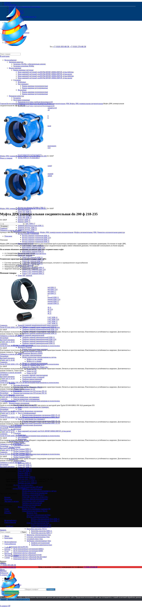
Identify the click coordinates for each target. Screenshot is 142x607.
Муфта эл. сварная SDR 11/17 (33, 365)
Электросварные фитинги (32, 351)
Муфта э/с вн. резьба (34, 359)
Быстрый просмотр (7, 340)
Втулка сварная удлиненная (28, 234)
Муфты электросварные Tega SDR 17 (45, 521)
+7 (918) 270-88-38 (8, 567)
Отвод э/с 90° (32, 373)
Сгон (20, 409)
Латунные (17, 429)
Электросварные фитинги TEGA (34, 511)
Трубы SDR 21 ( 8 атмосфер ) (29, 158)
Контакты (8, 499)
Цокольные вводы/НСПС (18, 547)
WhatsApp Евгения (11, 591)
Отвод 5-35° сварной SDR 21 (33, 273)
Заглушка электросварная (31, 355)
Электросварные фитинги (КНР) (30, 353)
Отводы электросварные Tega (38, 523)
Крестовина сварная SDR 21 (33, 251)
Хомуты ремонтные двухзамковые (26, 397)
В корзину (4, 226)
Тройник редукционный (31, 381)
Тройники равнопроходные (41, 545)
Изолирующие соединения (19, 403)
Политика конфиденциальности (18, 599)
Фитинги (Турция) (25, 347)
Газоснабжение (10, 522)
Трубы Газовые (14, 447)
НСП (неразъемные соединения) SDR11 (28, 549)
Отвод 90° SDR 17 (25, 218)
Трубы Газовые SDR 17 (22, 453)
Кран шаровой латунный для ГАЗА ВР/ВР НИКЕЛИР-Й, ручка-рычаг (44, 431)
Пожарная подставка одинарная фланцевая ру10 (36, 106)
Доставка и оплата (11, 501)
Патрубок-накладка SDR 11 (41, 531)
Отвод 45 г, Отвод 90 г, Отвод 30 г (35, 367)
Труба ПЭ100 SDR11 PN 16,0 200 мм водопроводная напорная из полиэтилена (30, 436)
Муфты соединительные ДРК (58, 104)
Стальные (17, 433)
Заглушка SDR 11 (24, 463)
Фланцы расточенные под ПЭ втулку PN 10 (29, 391)
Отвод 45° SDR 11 (25, 212)
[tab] (70, 236)
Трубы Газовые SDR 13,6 (22, 451)
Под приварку (23, 437)
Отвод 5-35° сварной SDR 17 (33, 271)
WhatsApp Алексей (11, 593)
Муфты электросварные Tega (38, 517)
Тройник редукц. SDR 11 (27, 228)
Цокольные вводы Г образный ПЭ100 (27, 559)
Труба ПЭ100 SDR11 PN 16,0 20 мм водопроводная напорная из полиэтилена (29, 382)
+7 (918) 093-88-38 (8, 565)
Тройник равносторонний (32, 379)
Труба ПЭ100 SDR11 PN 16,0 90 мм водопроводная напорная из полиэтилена (29, 417)
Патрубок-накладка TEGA (37, 529)
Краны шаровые (15, 427)
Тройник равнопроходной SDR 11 (31, 226)
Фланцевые (22, 439)
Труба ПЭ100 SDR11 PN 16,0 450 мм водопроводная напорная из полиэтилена (30, 327)
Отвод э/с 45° (32, 371)
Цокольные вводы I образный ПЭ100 (27, 555)
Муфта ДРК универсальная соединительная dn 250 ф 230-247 (23, 208)
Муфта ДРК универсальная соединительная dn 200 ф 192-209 (23, 156)
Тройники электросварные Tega (39, 541)
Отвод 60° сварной (25, 275)
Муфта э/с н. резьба (34, 361)
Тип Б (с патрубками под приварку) (31, 419)
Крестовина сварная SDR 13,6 (33, 247)
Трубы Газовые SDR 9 (21, 457)
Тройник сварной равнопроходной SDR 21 (38, 343)
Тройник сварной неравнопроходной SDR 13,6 (40, 329)
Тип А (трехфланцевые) (27, 413)
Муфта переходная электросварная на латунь (39, 357)
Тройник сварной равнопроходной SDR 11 (38, 337)
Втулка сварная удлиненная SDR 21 (35, 241)
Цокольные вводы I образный (24, 553)
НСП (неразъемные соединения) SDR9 (28, 551)
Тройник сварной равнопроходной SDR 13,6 (39, 339)
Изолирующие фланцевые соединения (27, 411)
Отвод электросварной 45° (41, 525)
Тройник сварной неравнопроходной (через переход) (38, 325)
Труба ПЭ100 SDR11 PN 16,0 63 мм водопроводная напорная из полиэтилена (29, 364)
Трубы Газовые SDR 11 (22, 449)
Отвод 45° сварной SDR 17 (32, 261)
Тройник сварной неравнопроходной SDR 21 (39, 333)
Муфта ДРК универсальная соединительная (86, 104)
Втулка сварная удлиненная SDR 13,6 (36, 237)
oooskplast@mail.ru (20, 489)
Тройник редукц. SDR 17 (27, 230)
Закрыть (3, 530)
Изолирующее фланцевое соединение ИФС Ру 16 (41, 423)
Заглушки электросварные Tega (38, 515)
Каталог (7, 497)
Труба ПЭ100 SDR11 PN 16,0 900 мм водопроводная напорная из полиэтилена (30, 346)
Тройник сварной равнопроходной (31, 335)
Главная (3, 104)
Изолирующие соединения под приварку (33, 407)
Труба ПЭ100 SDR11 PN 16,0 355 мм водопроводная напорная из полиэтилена (30, 401)
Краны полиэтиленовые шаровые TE (36, 509)
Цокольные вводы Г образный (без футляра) (30, 557)
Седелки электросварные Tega (38, 537)
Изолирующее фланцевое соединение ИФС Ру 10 (41, 415)
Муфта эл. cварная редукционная (34, 493)
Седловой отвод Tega (35, 539)
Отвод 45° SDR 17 (25, 467)
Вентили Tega (32, 513)
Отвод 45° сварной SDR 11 (32, 257)
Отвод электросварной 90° (41, 527)
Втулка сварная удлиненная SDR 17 (35, 239)
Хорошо (3, 599)
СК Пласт (9, 526)
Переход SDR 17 (24, 222)
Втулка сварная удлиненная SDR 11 (35, 236)
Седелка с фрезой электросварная (35, 375)
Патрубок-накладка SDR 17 (41, 533)
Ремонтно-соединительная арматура (33, 104)
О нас (6, 509)
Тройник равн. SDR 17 (26, 224)
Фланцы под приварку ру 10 (24, 389)
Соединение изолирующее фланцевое (27, 425)
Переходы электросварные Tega (39, 535)
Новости (7, 513)
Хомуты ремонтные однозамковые (26, 399)
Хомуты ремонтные (16, 395)
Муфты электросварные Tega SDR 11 (45, 519)
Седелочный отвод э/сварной (33, 377)
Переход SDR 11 (24, 220)
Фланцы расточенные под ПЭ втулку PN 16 (29, 393)
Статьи (7, 511)
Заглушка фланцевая (21, 385)
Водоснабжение (12, 104)
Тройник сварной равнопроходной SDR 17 (38, 341)
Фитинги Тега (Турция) (27, 507)
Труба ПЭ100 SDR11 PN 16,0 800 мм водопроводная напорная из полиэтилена (30, 454)
